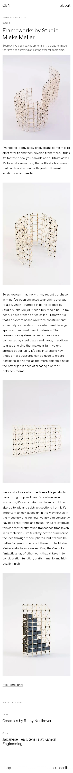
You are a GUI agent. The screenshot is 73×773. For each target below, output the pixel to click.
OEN (6, 5)
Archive (7, 17)
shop (7, 767)
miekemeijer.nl (13, 685)
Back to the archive (12, 702)
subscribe (61, 767)
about (65, 5)
